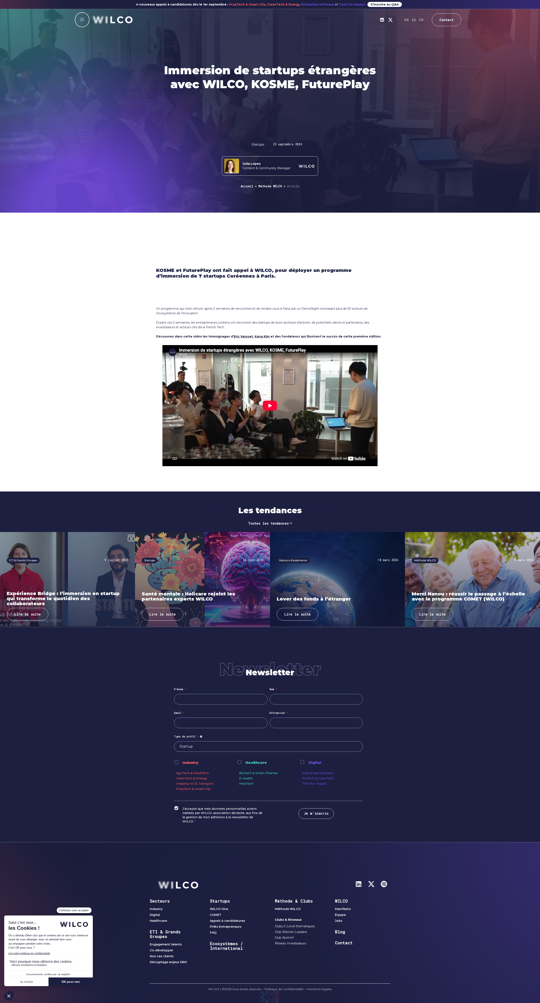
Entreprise (279, 712)
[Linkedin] (382, 20)
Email (179, 712)
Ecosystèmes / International (226, 946)
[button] (82, 19)
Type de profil (188, 736)
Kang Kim (262, 336)
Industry (190, 763)
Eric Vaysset (243, 336)
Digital (314, 763)
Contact (344, 942)
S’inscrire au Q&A (385, 4)
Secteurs (160, 901)
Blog (340, 931)
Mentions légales (319, 989)
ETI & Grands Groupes (165, 934)
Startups (220, 901)
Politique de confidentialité (284, 989)
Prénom (180, 689)
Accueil (247, 186)
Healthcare (256, 763)
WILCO (341, 901)
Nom (273, 689)
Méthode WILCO (270, 186)
